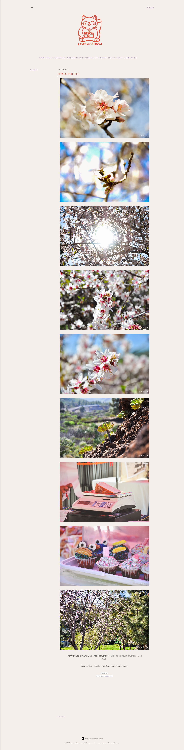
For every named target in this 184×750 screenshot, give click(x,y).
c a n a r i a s (59, 58)
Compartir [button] (34, 70)
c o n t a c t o (130, 58)
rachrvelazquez (108, 676)
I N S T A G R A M (115, 58)
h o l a (49, 58)
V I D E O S (89, 58)
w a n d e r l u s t (75, 58)
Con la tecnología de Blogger (94, 738)
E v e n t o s (101, 58)
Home (41, 58)
